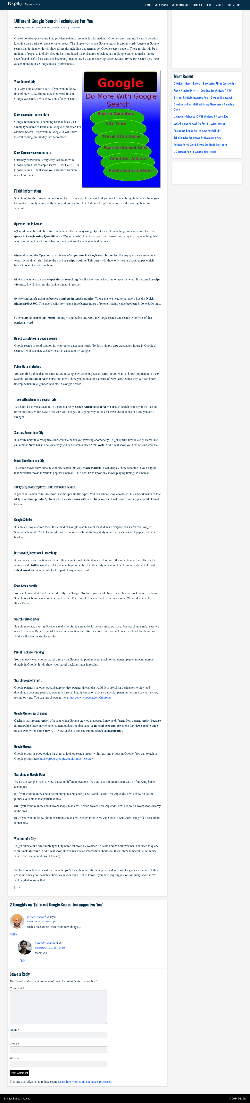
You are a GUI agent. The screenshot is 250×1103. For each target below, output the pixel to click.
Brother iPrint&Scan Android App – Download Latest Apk (203, 97)
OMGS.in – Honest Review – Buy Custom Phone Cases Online (205, 83)
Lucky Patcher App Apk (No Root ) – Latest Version (199, 123)
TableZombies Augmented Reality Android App (197, 137)
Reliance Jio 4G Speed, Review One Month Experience (200, 144)
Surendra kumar (45, 943)
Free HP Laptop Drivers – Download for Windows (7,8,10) (203, 90)
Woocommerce (180, 5)
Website (15, 1058)
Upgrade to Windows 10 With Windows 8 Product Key (201, 116)
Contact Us (233, 5)
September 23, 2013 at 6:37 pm (41, 921)
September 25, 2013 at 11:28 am (50, 947)
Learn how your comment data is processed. (85, 1081)
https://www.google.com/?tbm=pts (90, 697)
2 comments (74, 27)
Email (14, 1044)
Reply (13, 934)
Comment (17, 988)
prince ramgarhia (38, 917)
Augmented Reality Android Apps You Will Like (197, 130)
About (219, 5)
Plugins (197, 5)
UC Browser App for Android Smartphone (195, 151)
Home (148, 5)
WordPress (161, 5)
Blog (209, 5)
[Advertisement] (207, 39)
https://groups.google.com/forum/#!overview (66, 758)
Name (15, 1029)
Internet (64, 27)
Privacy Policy (12, 1098)
